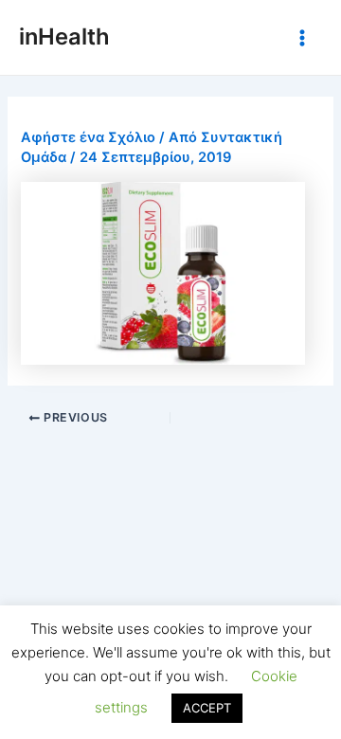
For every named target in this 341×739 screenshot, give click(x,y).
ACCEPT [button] (207, 707)
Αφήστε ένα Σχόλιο (88, 137)
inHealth (64, 36)
